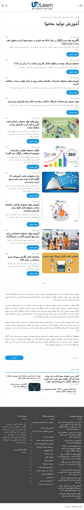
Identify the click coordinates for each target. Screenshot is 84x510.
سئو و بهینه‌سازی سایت (45, 467)
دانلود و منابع (49, 460)
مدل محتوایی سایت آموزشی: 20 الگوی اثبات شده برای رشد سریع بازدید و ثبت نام (24, 179)
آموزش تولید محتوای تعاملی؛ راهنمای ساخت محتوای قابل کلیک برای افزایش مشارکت (22, 207)
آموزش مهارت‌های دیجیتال (61, 17)
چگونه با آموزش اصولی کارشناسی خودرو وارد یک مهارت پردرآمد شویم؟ (69, 496)
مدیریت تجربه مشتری (46, 484)
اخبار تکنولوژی (48, 450)
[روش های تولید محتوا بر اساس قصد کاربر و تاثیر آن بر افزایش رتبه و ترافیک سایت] (60, 127)
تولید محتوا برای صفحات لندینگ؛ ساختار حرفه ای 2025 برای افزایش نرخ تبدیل (43, 101)
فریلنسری (50, 477)
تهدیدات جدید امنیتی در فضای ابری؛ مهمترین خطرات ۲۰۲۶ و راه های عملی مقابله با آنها (70, 435)
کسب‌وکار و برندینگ (46, 481)
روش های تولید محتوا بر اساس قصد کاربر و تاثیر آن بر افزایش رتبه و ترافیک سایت (22, 124)
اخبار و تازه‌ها (49, 454)
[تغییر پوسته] (6, 6)
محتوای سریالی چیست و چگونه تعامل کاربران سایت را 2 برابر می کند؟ (46, 63)
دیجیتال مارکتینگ (48, 464)
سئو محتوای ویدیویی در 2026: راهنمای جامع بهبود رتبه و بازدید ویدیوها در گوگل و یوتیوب (71, 448)
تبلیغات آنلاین (49, 457)
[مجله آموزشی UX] (42, 5)
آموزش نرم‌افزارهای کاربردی (43, 443)
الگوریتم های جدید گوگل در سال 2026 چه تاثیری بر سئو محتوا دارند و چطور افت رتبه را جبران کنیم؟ (69, 456)
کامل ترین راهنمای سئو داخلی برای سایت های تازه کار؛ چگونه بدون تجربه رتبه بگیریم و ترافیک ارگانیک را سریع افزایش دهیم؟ (61, 379)
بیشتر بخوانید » (72, 54)
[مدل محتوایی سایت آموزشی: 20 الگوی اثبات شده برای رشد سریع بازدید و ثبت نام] (60, 182)
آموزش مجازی (48, 437)
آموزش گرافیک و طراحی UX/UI (42, 431)
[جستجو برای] (3, 6)
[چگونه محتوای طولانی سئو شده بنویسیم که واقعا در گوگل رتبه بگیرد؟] (60, 156)
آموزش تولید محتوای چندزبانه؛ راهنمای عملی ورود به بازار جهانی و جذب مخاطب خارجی (69, 472)
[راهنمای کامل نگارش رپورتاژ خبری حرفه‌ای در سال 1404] (60, 263)
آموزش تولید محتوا (47, 428)
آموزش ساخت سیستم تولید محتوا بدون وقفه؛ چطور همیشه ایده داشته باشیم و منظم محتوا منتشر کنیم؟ (69, 488)
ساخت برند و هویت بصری (44, 470)
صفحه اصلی (74, 17)
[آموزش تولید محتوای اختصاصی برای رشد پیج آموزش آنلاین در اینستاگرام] (60, 239)
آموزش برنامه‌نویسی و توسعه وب (42, 422)
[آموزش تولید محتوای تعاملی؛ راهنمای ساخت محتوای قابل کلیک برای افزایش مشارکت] (60, 210)
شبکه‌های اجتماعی (47, 474)
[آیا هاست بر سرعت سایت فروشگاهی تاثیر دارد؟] (34, 387)
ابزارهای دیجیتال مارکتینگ (45, 447)
